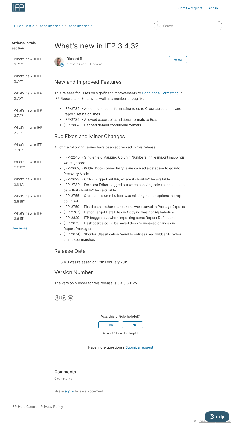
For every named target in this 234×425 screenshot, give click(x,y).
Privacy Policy (51, 406)
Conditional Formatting (160, 93)
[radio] (108, 324)
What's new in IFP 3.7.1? (28, 130)
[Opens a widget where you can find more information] (216, 417)
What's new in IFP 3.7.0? (28, 147)
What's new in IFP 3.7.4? (28, 78)
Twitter (64, 298)
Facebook (57, 298)
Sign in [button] (213, 8)
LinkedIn (70, 298)
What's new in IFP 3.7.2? (28, 113)
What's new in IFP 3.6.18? (28, 164)
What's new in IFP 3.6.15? (28, 216)
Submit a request (189, 8)
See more (19, 228)
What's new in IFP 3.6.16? (28, 199)
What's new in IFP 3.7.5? (28, 61)
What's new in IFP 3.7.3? (28, 96)
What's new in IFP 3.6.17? (28, 181)
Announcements (51, 26)
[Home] (18, 10)
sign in (69, 391)
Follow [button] (178, 59)
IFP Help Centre (23, 26)
